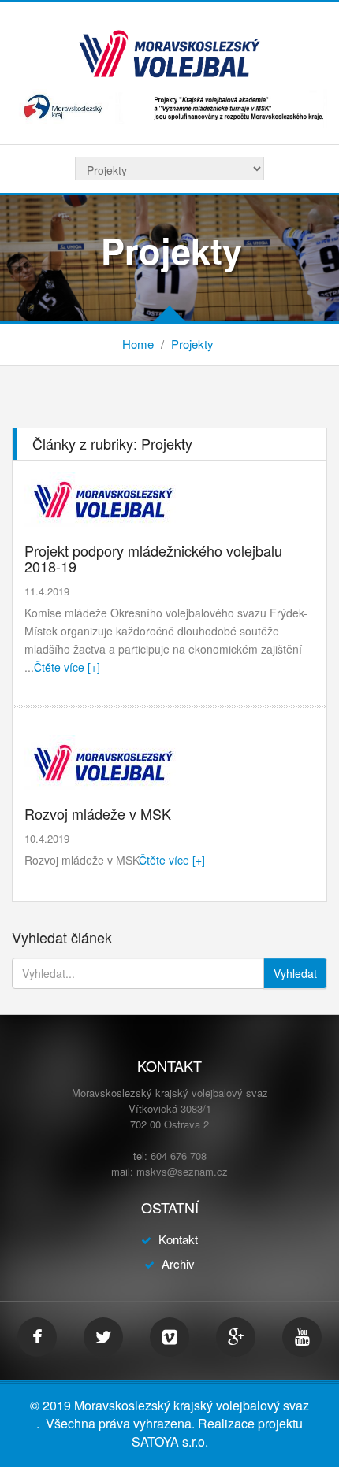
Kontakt (178, 1239)
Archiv (178, 1263)
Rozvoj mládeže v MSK (97, 813)
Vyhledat (295, 973)
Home (138, 343)
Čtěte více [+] (67, 667)
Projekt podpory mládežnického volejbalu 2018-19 (153, 558)
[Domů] (169, 52)
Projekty (192, 343)
